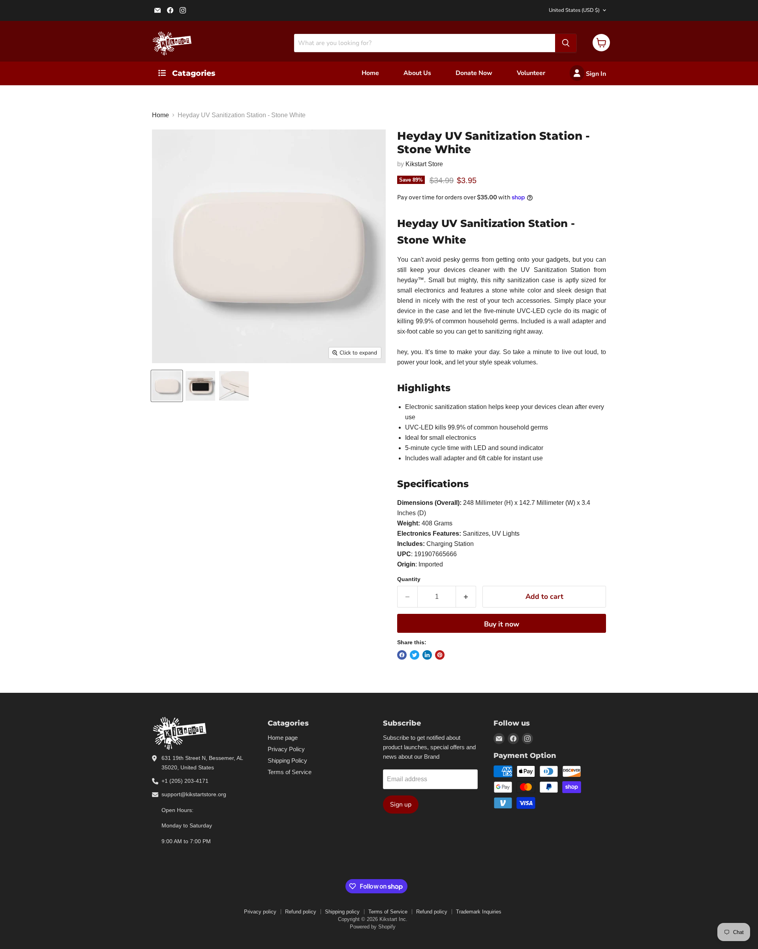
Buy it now (501, 624)
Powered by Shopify (373, 927)
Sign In (595, 73)
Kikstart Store (424, 164)
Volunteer (531, 73)
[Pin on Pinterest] (440, 655)
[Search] (565, 43)
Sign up (400, 804)
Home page (283, 737)
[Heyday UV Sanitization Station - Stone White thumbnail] (166, 385)
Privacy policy (260, 912)
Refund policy (300, 912)
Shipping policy (342, 912)
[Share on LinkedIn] (427, 655)
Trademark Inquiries (478, 912)
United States (574, 10)
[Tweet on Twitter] (414, 655)
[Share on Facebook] (402, 655)
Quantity (408, 579)
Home (370, 73)
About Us (417, 73)
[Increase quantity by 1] (466, 597)
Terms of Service (289, 772)
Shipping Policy (287, 760)
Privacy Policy (286, 749)
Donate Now (474, 73)
